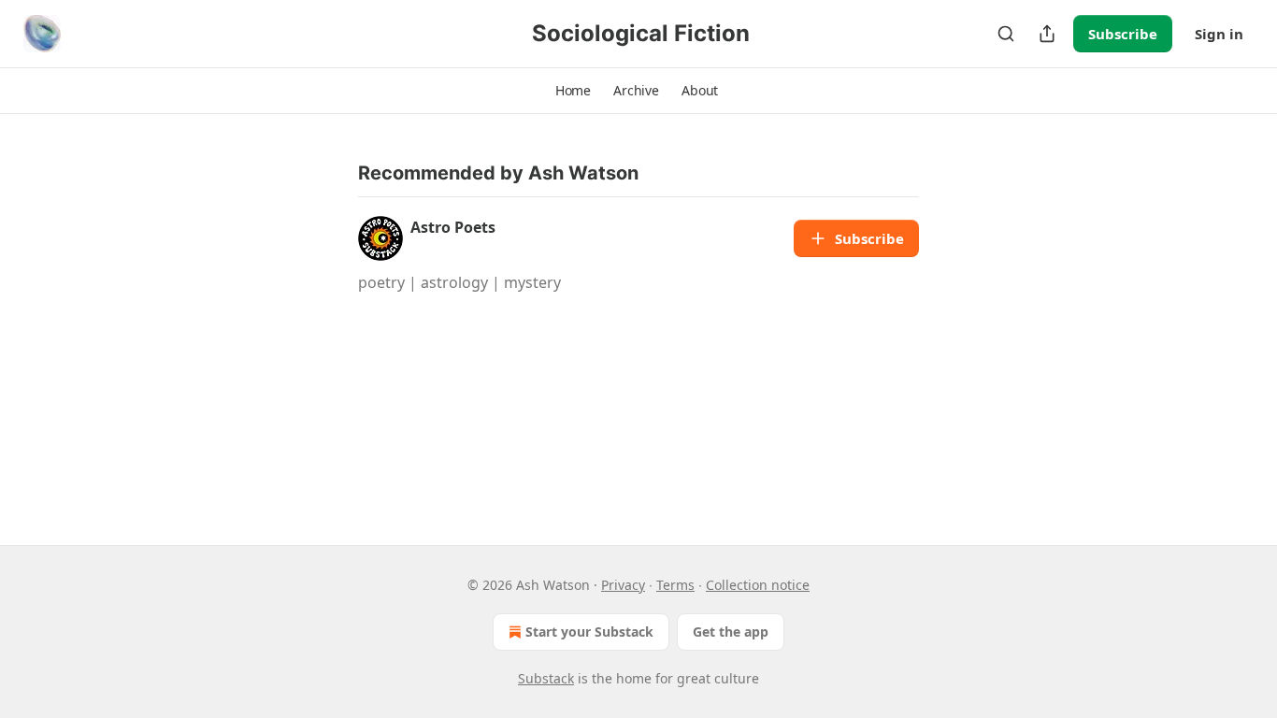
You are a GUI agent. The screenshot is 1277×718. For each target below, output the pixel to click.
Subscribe (1122, 33)
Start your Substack (589, 631)
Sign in (1219, 33)
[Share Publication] (1047, 33)
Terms (675, 585)
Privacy (623, 585)
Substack (546, 678)
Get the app (730, 631)
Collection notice (758, 585)
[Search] (1006, 33)
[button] (573, 90)
